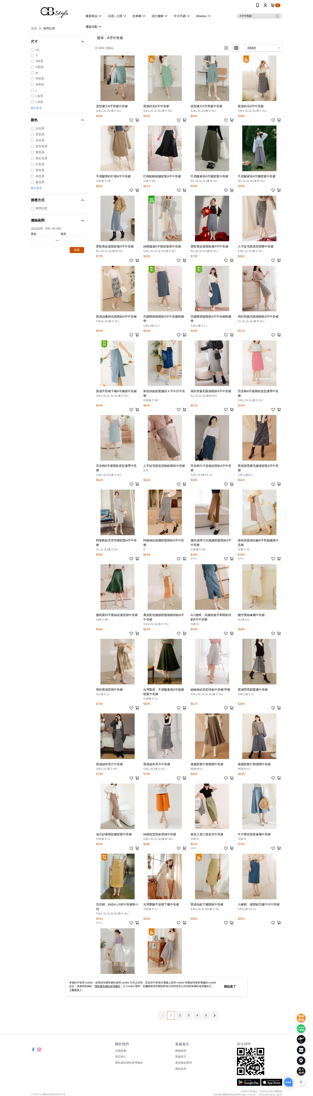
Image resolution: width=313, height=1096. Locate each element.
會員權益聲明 (183, 1062)
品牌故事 (120, 1050)
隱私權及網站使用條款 (129, 1062)
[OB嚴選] (54, 11)
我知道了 (230, 986)
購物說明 (180, 1050)
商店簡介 (120, 1056)
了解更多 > (75, 989)
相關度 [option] (251, 48)
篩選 (77, 250)
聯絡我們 (180, 1068)
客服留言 (180, 1056)
